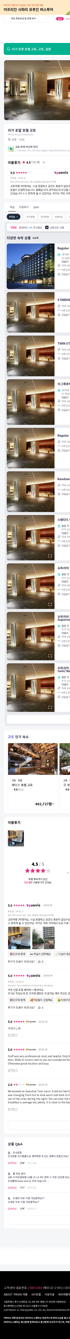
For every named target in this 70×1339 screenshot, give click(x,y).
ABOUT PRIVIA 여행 (15, 1294)
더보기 (65, 261)
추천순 (12, 216)
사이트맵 (36, 1294)
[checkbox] (47, 227)
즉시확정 (45, 216)
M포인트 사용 (57, 227)
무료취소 (59, 216)
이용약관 (49, 1294)
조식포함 (31, 216)
